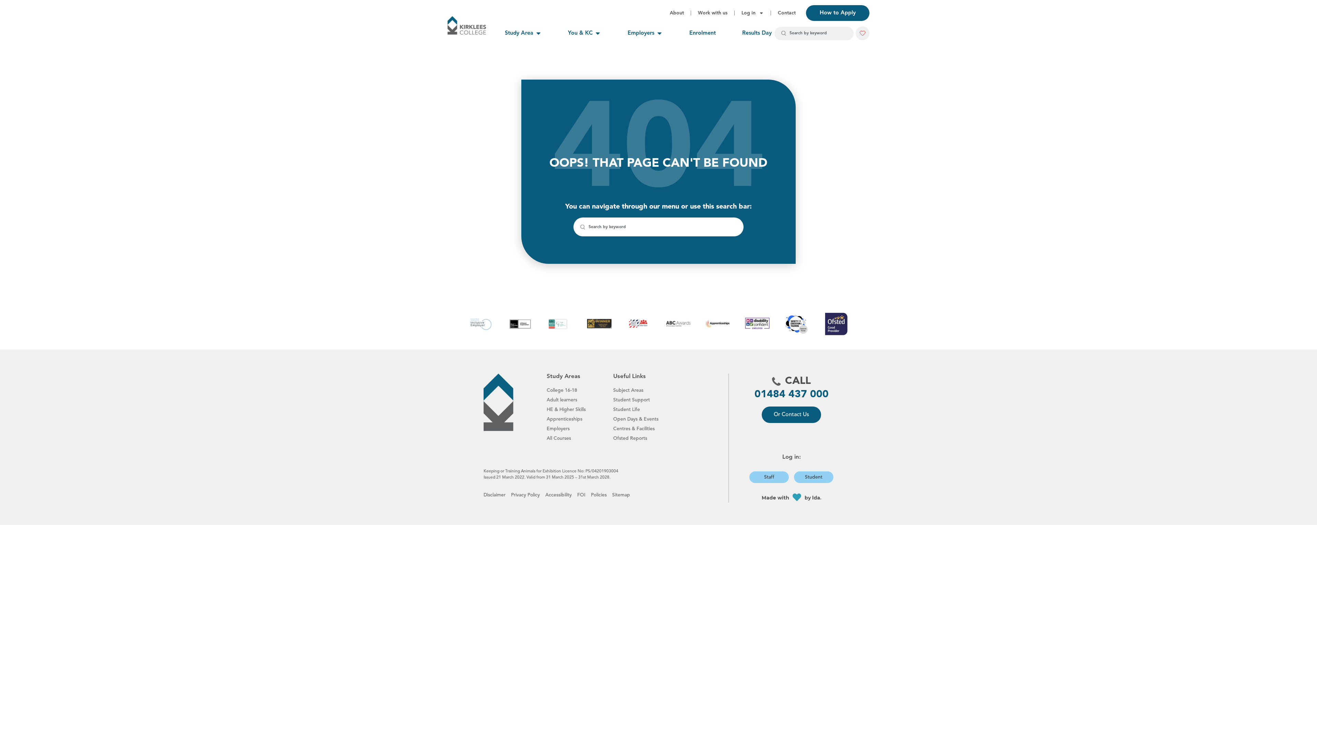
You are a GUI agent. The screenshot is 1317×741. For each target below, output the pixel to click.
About (677, 13)
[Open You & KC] (597, 33)
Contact (787, 13)
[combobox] (814, 33)
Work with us (712, 13)
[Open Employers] (659, 33)
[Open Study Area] (538, 33)
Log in (748, 13)
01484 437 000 (792, 394)
